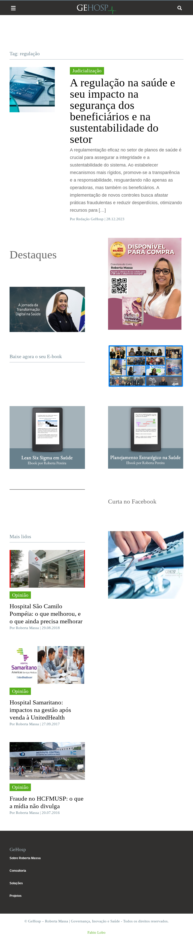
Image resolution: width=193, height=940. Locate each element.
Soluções (16, 883)
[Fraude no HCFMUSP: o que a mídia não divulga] (47, 761)
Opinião (20, 595)
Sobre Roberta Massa (25, 858)
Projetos (16, 896)
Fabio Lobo (96, 932)
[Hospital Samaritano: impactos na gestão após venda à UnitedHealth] (47, 665)
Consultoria (18, 870)
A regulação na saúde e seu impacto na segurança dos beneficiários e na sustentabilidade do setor (122, 110)
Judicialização (87, 70)
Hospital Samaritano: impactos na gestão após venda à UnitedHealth (40, 710)
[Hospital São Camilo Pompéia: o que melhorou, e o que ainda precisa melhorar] (47, 569)
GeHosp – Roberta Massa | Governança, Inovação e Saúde (96, 9)
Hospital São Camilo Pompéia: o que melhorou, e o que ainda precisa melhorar (46, 614)
